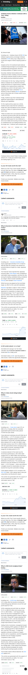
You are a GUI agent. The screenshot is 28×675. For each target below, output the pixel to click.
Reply (4, 220)
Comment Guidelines (5, 210)
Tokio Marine (13, 273)
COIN (8, 58)
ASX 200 (3, 472)
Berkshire (3, 287)
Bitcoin (17, 91)
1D (3, 140)
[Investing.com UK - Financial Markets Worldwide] (7, 2)
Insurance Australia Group (17, 262)
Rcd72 (5, 213)
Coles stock (13, 427)
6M (9, 140)
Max (16, 140)
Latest (2, 5)
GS (23, 55)
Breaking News (16, 5)
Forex (22, 5)
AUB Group (13, 600)
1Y (12, 140)
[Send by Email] (13, 189)
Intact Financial (18, 280)
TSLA (20, 89)
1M (7, 140)
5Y (14, 140)
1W (5, 140)
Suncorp (3, 280)
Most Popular (8, 5)
